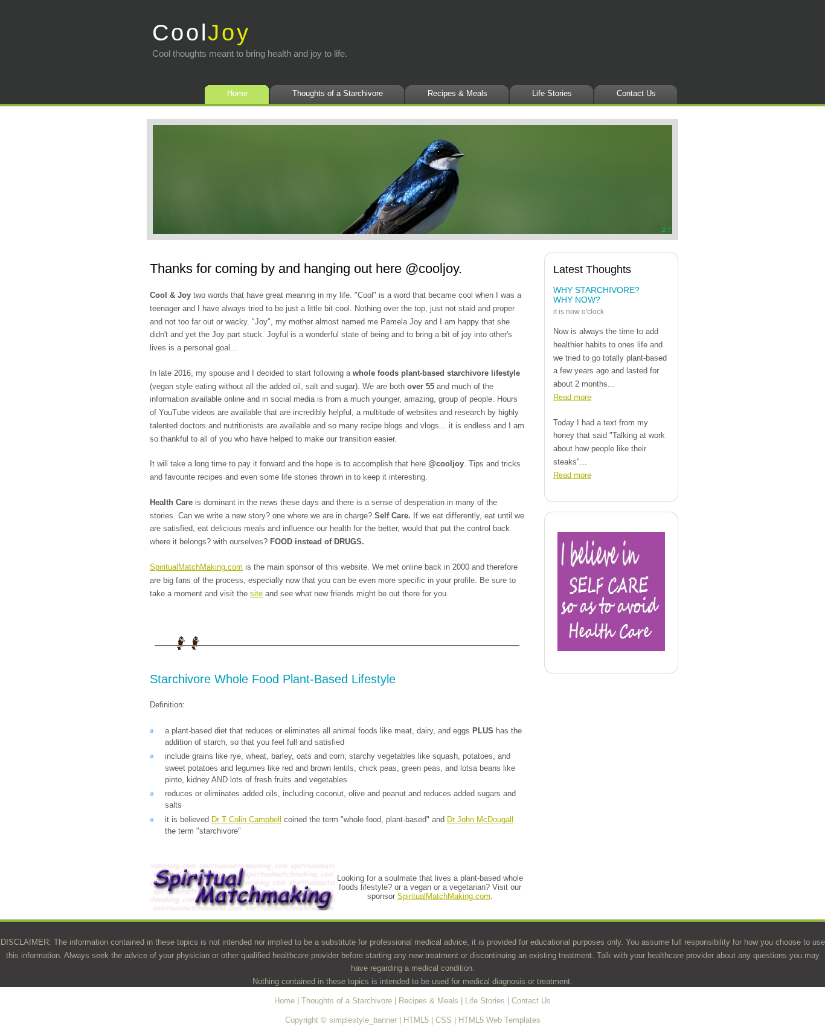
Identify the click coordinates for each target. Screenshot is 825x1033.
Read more (572, 397)
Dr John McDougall (480, 819)
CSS (443, 1020)
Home (237, 93)
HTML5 (416, 1020)
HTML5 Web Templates (499, 1020)
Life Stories (552, 93)
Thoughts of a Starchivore (337, 93)
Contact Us (636, 93)
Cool (201, 32)
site (256, 593)
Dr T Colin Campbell (246, 819)
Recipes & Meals (457, 93)
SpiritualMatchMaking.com (196, 566)
